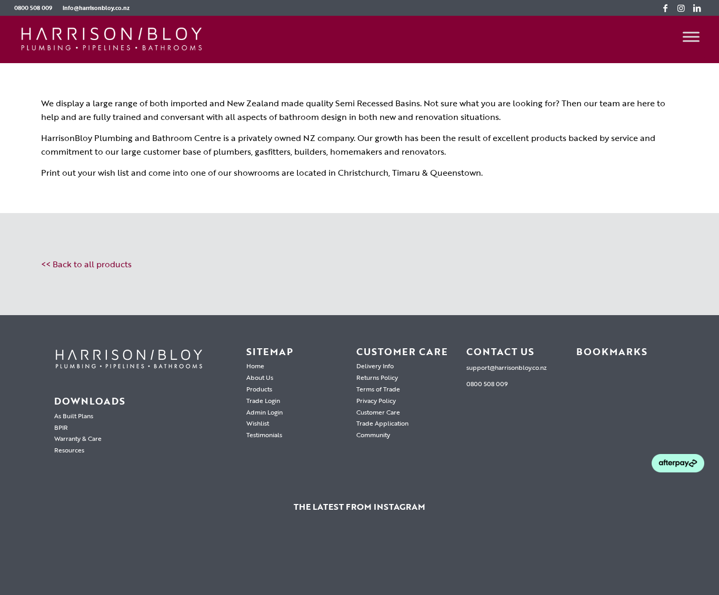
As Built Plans (73, 415)
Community (373, 434)
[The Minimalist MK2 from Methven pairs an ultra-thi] (462, 560)
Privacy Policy (376, 400)
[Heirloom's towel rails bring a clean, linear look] (51, 560)
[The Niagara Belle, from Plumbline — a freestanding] (359, 560)
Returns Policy (377, 377)
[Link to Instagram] (681, 8)
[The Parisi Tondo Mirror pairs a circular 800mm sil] (256, 560)
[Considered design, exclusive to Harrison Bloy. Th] (667, 560)
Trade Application (382, 423)
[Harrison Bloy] (111, 39)
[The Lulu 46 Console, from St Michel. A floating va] (154, 560)
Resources (69, 450)
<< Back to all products (86, 264)
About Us (259, 377)
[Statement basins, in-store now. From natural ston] (565, 560)
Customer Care (378, 412)
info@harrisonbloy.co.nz (96, 8)
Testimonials (264, 434)
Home (255, 365)
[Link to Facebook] (665, 8)
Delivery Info (375, 365)
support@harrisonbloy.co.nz (506, 367)
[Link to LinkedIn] (697, 8)
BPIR (61, 427)
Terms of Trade (378, 389)
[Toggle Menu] (691, 37)
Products (259, 389)
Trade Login (263, 400)
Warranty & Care (78, 438)
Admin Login (264, 412)
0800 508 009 (33, 8)
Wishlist (257, 423)
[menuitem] (35, 8)
